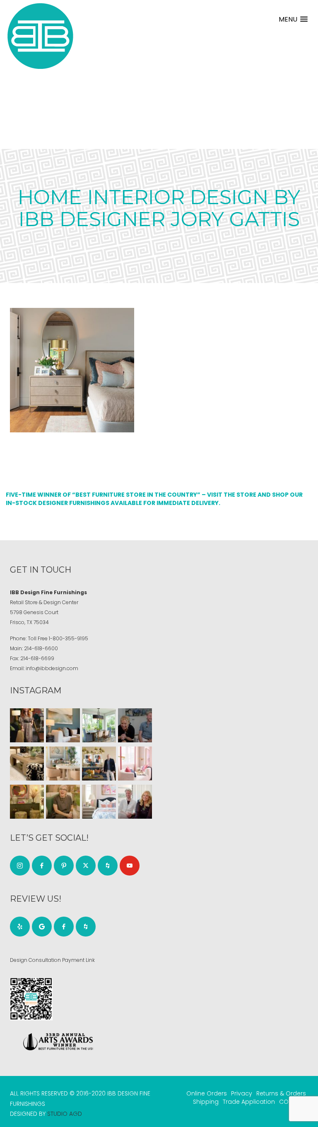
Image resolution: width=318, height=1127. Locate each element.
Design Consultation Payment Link (52, 960)
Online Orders (206, 1093)
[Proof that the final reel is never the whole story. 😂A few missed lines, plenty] (135, 725)
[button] (293, 19)
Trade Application (249, 1102)
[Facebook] (42, 866)
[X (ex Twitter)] (86, 866)
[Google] (42, 927)
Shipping (206, 1102)
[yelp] (20, 927)
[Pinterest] (64, 866)
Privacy (241, 1093)
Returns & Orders (281, 1093)
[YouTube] (130, 866)
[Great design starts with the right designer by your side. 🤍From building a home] (63, 763)
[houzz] (108, 866)
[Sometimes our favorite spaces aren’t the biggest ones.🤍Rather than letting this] (135, 763)
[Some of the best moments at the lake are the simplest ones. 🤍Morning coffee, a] (99, 725)
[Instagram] (20, 866)
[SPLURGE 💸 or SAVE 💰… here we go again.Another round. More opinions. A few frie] (135, 802)
